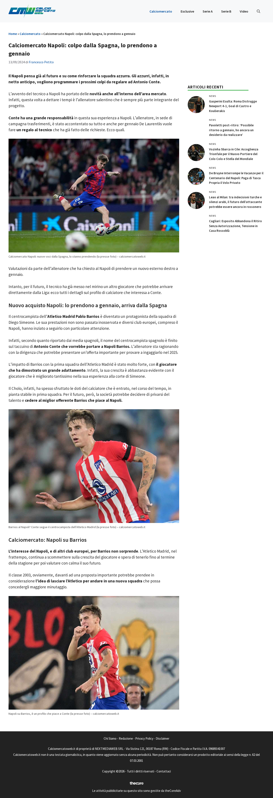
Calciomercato (161, 11)
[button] (258, 11)
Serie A (208, 11)
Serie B (226, 11)
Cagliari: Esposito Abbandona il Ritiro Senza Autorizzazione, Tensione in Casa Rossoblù (235, 226)
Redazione (126, 738)
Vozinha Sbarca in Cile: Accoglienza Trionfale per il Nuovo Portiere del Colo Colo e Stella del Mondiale (233, 154)
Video (244, 11)
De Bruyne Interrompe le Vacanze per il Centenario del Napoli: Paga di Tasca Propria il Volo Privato (236, 178)
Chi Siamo (110, 738)
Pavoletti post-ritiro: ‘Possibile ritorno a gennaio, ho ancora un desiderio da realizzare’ (231, 130)
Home (13, 34)
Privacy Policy (144, 738)
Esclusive (187, 11)
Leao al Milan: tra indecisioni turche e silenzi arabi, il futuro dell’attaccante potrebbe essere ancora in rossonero (235, 202)
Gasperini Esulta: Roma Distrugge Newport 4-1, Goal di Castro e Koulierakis (233, 106)
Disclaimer (162, 738)
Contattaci (164, 771)
